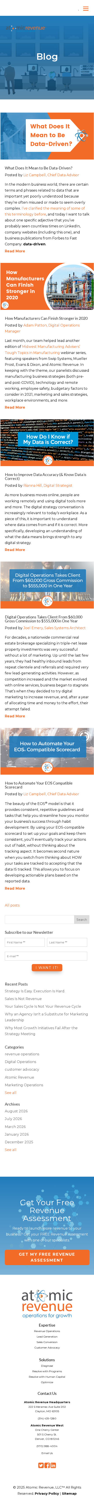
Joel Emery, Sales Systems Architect (54, 628)
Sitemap (69, 1493)
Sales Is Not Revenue (23, 999)
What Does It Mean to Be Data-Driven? (38, 167)
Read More (15, 251)
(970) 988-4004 (47, 1446)
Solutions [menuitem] (47, 1359)
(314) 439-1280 (47, 1418)
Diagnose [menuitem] (47, 1365)
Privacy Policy (47, 1493)
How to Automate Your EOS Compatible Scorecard (39, 785)
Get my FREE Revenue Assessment (47, 1257)
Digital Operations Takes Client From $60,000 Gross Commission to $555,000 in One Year (43, 618)
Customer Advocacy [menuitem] (47, 1347)
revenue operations (22, 1054)
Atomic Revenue (19, 1077)
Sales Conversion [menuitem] (47, 1341)
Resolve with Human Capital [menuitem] (47, 1376)
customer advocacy (22, 1069)
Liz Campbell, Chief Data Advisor (51, 175)
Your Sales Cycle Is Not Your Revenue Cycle (43, 1006)
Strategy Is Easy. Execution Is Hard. (35, 991)
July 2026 (13, 1119)
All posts (12, 905)
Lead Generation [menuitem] (47, 1336)
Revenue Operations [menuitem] (47, 1330)
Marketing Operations (24, 1085)
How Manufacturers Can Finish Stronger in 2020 (46, 318)
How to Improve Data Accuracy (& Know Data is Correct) (45, 476)
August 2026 (16, 1111)
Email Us (47, 1453)
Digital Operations (20, 1062)
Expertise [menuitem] (47, 1325)
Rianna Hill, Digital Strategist (47, 485)
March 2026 (15, 1127)
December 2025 (19, 1142)
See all (10, 1093)
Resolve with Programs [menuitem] (47, 1371)
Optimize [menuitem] (47, 1382)
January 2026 (17, 1134)
